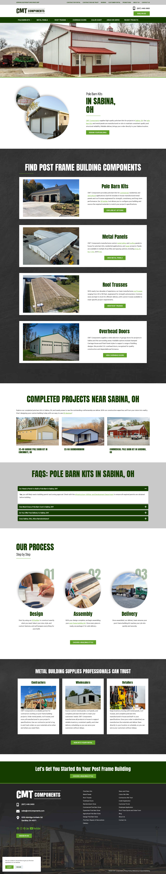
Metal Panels (42, 20)
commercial (124, 193)
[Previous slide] (19, 437)
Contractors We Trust (91, 2)
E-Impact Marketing (144, 871)
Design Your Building (97, 132)
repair (128, 246)
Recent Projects (131, 20)
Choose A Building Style (83, 642)
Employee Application (126, 807)
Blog (120, 813)
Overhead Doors (79, 20)
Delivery (85, 823)
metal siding (121, 243)
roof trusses (137, 291)
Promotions (127, 2)
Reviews (103, 2)
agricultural (92, 195)
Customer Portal (114, 2)
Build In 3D (141, 13)
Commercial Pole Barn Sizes (92, 807)
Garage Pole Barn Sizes (90, 817)
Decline (18, 867)
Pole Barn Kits (24, 20)
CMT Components (92, 120)
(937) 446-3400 (143, 8)
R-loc (100, 251)
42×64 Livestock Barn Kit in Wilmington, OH (123, 451)
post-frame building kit (77, 623)
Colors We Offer (124, 794)
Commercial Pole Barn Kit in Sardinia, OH (82, 451)
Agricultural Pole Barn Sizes (92, 813)
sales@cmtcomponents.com (33, 810)
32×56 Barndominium (29, 449)
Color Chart (96, 20)
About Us (136, 2)
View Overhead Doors (115, 355)
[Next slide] (146, 437)
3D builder (104, 201)
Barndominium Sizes (89, 804)
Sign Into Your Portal (83, 742)
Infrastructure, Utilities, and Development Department (94, 494)
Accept (9, 867)
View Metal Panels (115, 258)
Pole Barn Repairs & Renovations (93, 820)
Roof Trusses (60, 20)
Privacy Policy (128, 871)
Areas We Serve (113, 20)
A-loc (137, 249)
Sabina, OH (139, 120)
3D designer (67, 413)
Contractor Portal (73, 2)
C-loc (92, 251)
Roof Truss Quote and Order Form (130, 810)
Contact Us (146, 2)
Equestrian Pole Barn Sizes (91, 810)
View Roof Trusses (115, 306)
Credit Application (124, 801)
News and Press (124, 791)
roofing (132, 243)
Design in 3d (24, 836)
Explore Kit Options (115, 210)
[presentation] (37, 431)
